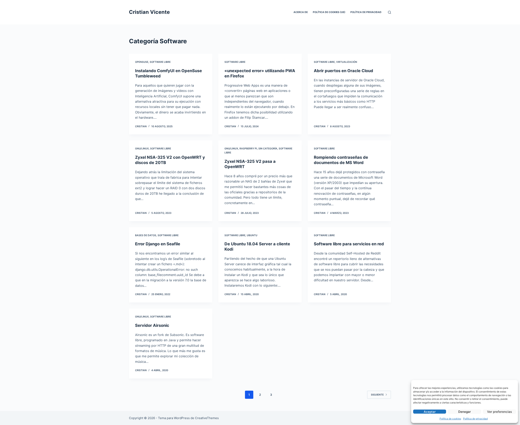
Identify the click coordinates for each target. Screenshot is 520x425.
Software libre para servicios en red (349, 243)
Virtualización (346, 61)
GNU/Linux (142, 148)
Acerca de (301, 12)
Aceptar (430, 412)
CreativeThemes (207, 418)
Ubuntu (252, 235)
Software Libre (160, 61)
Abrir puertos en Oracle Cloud (343, 70)
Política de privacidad (475, 418)
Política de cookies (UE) (329, 12)
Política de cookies (450, 418)
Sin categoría (267, 148)
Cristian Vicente (149, 12)
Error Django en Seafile (157, 243)
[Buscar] (389, 12)
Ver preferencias (499, 412)
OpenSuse (141, 61)
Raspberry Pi (248, 148)
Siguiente (377, 394)
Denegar (464, 412)
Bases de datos (145, 235)
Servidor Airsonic (152, 325)
